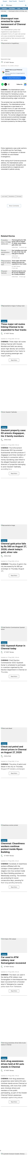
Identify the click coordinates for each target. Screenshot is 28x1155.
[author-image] (2, 62)
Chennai (4, 8)
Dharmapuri (19, 196)
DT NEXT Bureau (9, 62)
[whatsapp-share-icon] (2, 85)
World (24, 8)
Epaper (5, 1)
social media (4, 196)
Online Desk (7, 439)
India (18, 8)
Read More (14, 360)
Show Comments (14, 206)
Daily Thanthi (13, 1)
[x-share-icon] (5, 85)
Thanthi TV (22, 1)
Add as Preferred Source (15, 78)
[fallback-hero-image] (6, 242)
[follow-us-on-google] (25, 84)
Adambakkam (12, 196)
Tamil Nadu (12, 8)
